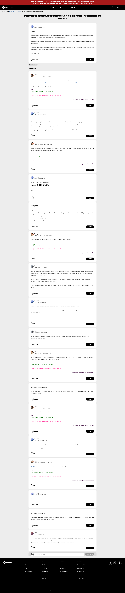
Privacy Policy (23, 590)
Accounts (18, 11)
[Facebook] (120, 563)
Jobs (26, 568)
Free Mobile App (64, 571)
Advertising (45, 571)
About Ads (40, 590)
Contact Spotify (64, 575)
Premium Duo (80, 568)
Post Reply (90, 554)
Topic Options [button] (32, 64)
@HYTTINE (33, 80)
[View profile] (32, 26)
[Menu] (121, 7)
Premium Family (81, 571)
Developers (45, 568)
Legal (4, 590)
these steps (71, 3)
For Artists (44, 565)
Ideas (73, 7)
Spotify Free (80, 578)
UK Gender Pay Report (77, 590)
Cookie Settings (32, 590)
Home (10, 11)
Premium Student (81, 575)
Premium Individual (82, 565)
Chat (62, 7)
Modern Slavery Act (57, 590)
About (26, 565)
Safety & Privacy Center (13, 590)
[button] (94, 27)
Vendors (44, 578)
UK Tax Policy (66, 590)
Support (62, 565)
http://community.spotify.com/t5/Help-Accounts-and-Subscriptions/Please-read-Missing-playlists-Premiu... (58, 82)
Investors (44, 575)
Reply (90, 59)
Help (52, 7)
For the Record (28, 571)
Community (9, 7)
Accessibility (48, 590)
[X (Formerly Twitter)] (115, 563)
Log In (117, 7)
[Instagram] (110, 563)
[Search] (112, 7)
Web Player (63, 568)
